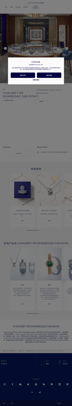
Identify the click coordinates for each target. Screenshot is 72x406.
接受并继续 (49, 75)
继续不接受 (23, 75)
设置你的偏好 (36, 79)
